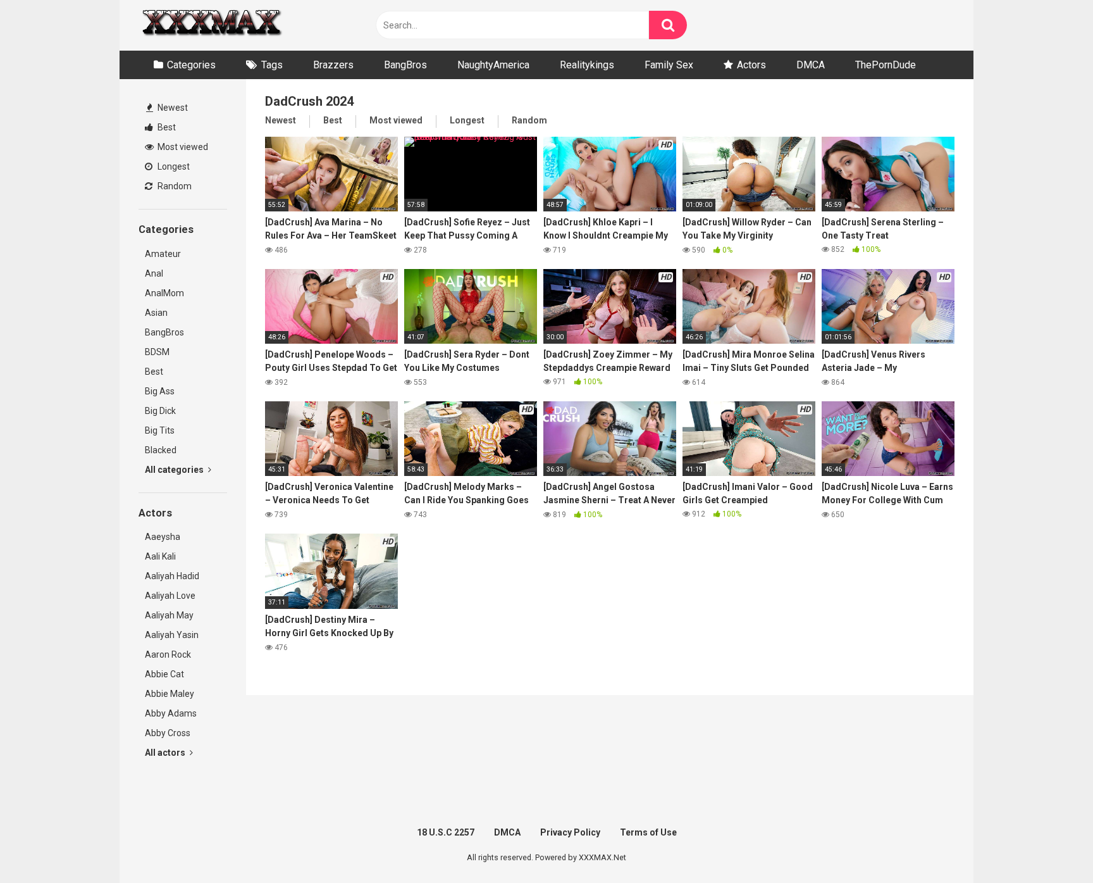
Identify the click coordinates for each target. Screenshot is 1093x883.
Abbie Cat (164, 674)
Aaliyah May (169, 615)
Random (174, 186)
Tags (272, 65)
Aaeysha (162, 537)
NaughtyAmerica (493, 65)
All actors (166, 753)
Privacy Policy (570, 832)
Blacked (160, 450)
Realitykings (587, 65)
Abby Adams (171, 713)
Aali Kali (160, 556)
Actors (751, 65)
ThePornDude (885, 65)
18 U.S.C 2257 (445, 832)
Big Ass (160, 391)
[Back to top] (1051, 845)
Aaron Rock (168, 654)
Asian (156, 313)
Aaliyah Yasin (172, 635)
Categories (191, 65)
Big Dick (160, 411)
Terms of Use (648, 832)
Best (166, 127)
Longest (173, 166)
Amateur (163, 254)
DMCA (810, 65)
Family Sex (669, 65)
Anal (154, 273)
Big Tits (160, 430)
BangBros (405, 65)
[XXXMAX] (211, 26)
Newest (172, 108)
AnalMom (164, 293)
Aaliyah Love (170, 596)
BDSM (157, 352)
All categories (175, 470)
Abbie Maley (169, 694)
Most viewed (182, 147)
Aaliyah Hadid (172, 576)
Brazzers (333, 65)
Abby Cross (167, 733)
